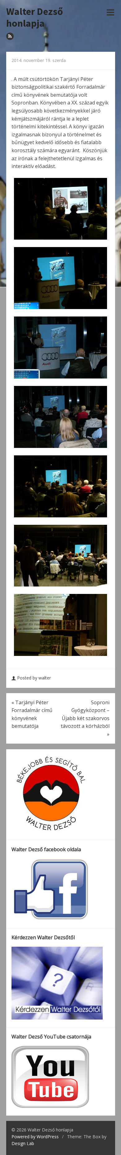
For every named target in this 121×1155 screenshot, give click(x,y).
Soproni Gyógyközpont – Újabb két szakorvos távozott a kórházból (85, 718)
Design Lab (22, 1143)
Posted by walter (34, 678)
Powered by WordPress (35, 1137)
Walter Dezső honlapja (34, 17)
